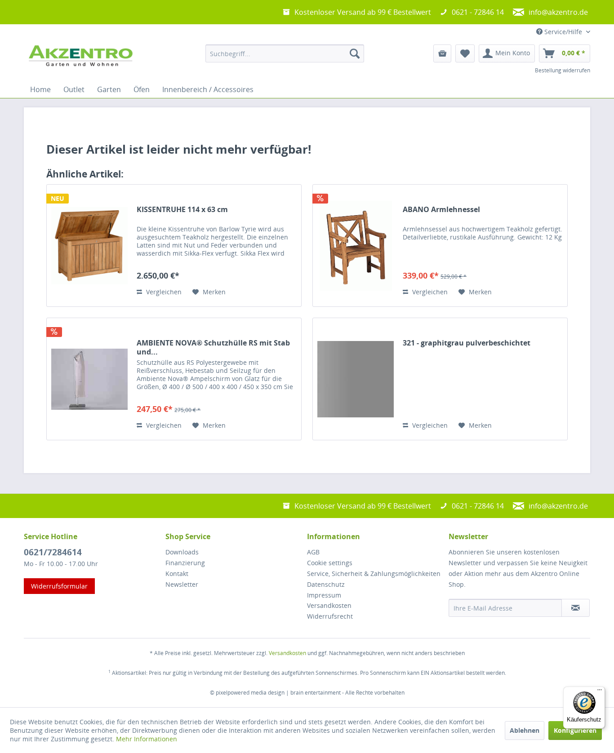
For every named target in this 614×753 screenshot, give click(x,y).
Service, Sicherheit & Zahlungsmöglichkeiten (373, 573)
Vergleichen (163, 292)
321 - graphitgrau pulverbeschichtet (466, 343)
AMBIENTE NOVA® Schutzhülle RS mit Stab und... (213, 347)
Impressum (324, 595)
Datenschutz (326, 584)
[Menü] (599, 692)
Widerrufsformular (59, 586)
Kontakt (176, 573)
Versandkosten (329, 605)
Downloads (182, 552)
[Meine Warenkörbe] (442, 53)
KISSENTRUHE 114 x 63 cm (182, 209)
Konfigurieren (575, 730)
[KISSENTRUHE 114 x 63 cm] (89, 245)
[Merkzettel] (465, 53)
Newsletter (181, 584)
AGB (313, 552)
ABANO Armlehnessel (441, 209)
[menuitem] (284, 53)
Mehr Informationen (146, 739)
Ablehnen (524, 730)
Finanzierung (185, 562)
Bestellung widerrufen (562, 70)
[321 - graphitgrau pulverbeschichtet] (355, 379)
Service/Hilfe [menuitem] (563, 31)
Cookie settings (329, 562)
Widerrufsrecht (330, 616)
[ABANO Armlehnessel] (355, 245)
